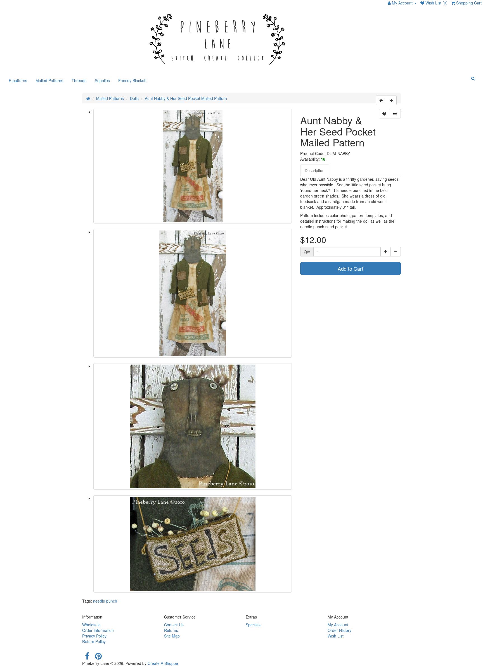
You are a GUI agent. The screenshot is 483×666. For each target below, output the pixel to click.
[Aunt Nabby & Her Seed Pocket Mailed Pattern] (192, 166)
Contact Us (174, 624)
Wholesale (91, 624)
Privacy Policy (94, 636)
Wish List (336, 636)
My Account (338, 624)
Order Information (98, 630)
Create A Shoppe (163, 663)
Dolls (134, 98)
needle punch (105, 601)
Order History (339, 630)
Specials (253, 624)
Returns (171, 630)
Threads (79, 80)
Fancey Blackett (132, 80)
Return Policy (94, 641)
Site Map (172, 636)
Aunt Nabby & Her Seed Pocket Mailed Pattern (186, 98)
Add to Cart (350, 268)
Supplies (102, 80)
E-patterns (18, 80)
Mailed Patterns (49, 80)
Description (315, 170)
